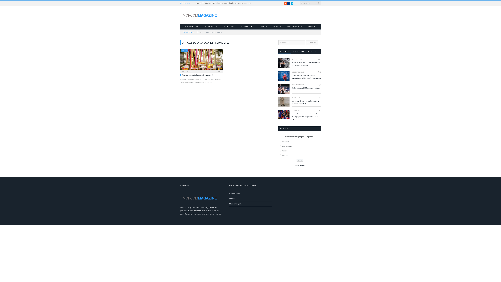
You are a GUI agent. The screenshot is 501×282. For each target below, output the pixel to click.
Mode (184, 50)
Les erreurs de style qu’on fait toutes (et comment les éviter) (305, 102)
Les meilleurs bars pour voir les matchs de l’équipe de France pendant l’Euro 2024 (305, 116)
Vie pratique (293, 26)
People (284, 151)
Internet (245, 26)
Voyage (311, 26)
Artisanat (285, 142)
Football (285, 155)
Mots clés (312, 51)
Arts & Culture (190, 26)
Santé (261, 26)
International (287, 146)
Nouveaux (284, 51)
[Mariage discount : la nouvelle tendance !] (201, 60)
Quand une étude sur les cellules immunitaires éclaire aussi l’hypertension (306, 76)
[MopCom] (199, 14)
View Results (300, 165)
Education (229, 26)
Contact (232, 198)
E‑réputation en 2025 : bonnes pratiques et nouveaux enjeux (306, 89)
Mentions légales (235, 204)
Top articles (298, 51)
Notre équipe (234, 193)
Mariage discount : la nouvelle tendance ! (197, 75)
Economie (209, 26)
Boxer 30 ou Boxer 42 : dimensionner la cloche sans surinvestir (223, 3)
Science (277, 26)
